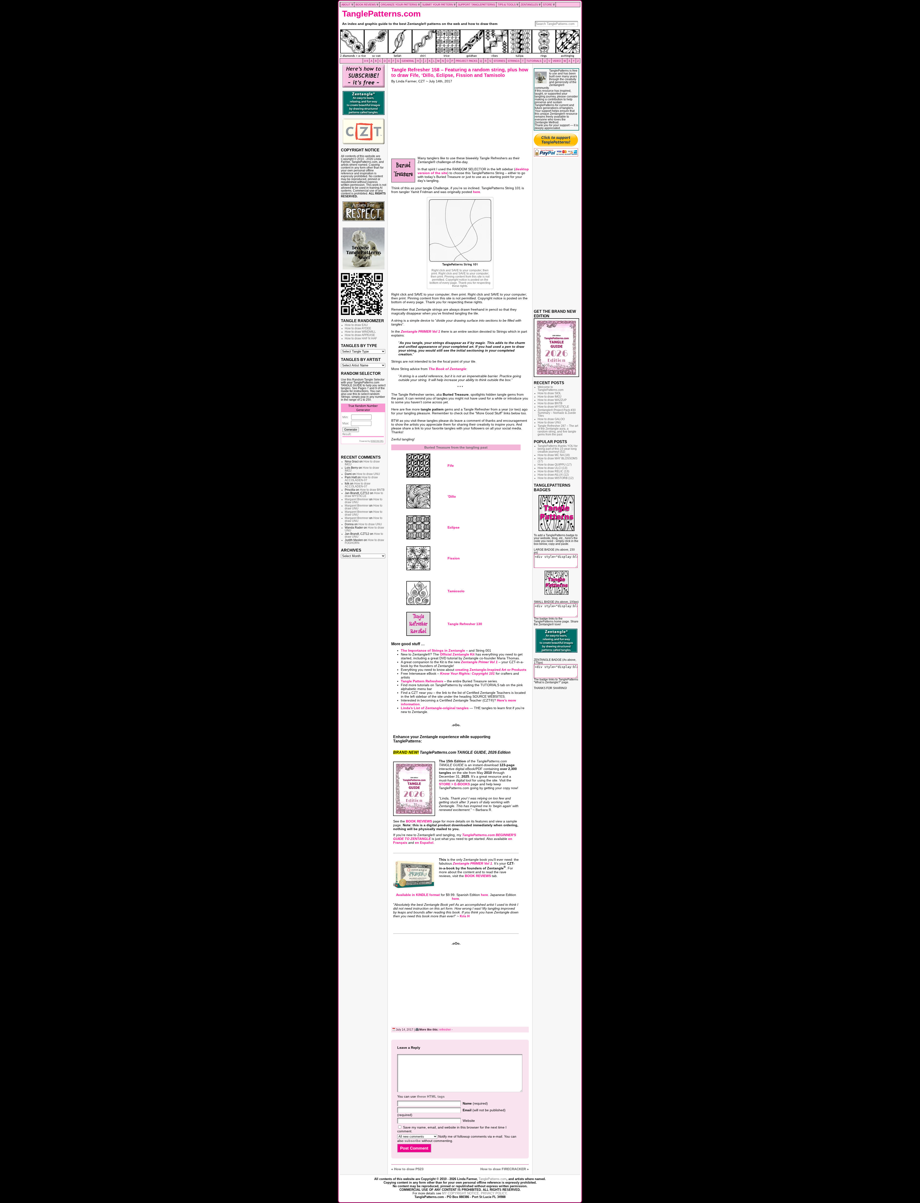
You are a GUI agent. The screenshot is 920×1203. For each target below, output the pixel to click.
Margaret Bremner (356, 499)
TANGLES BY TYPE (359, 345)
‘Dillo (452, 496)
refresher (445, 1029)
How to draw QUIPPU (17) (555, 464)
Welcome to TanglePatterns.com (551, 388)
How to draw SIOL (549, 393)
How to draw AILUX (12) (553, 474)
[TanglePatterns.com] (460, 43)
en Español (424, 842)
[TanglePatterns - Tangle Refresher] (418, 624)
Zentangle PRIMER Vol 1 (420, 331)
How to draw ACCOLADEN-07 (361, 479)
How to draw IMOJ (549, 396)
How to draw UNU (368, 474)
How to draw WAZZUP (552, 400)
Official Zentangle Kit (457, 654)
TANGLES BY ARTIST (361, 359)
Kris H (465, 916)
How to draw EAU (356, 325)
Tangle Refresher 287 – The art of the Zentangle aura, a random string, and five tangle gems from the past (558, 430)
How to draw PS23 (409, 1169)
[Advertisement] (363, 634)
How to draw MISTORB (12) (556, 478)
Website (469, 1121)
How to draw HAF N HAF (361, 338)
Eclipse (454, 527)
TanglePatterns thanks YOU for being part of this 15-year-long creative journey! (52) (558, 449)
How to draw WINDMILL (360, 331)
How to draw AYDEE (358, 328)
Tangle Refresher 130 (465, 624)
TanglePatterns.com (381, 13)
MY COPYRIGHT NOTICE (460, 1193)
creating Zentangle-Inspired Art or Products (490, 670)
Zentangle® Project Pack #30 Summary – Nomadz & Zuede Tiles (557, 413)
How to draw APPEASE (360, 335)
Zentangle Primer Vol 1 (479, 662)
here (476, 192)
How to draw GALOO (551, 419)
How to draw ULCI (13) (552, 468)
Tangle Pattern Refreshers (422, 681)
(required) (475, 1103)
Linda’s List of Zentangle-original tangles (435, 708)
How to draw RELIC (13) (553, 471)
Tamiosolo (456, 591)
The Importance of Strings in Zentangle (433, 650)
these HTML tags (431, 1096)
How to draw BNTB (372, 489)
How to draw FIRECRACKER (503, 1169)
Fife (451, 466)
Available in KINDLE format (418, 895)
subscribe (412, 1141)
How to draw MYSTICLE (364, 494)
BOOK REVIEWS (419, 821)
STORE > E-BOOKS (454, 784)
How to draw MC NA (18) (554, 455)
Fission (454, 558)
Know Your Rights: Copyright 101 (467, 673)
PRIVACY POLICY (493, 1193)
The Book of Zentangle (447, 369)
